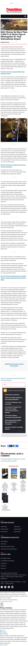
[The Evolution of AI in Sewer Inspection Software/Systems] (5, 498)
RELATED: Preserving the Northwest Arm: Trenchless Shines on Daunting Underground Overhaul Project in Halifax (13, 278)
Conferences (4, 563)
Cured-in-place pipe (11, 378)
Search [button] (17, 3)
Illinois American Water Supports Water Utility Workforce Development (13, 422)
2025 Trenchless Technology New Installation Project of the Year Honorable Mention (23, 486)
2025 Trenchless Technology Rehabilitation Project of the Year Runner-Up (5, 487)
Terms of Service (9, 583)
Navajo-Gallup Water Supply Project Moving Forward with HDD (14, 487)
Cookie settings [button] (4, 601)
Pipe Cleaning (4, 531)
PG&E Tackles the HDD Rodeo (12, 395)
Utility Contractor (10, 577)
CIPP (5, 378)
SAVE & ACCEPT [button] (4, 645)
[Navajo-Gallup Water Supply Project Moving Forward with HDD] (14, 473)
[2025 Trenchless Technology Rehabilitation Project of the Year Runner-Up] (5, 473)
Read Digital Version (6, 558)
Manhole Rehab (4, 529)
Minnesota (8, 380)
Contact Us (3, 568)
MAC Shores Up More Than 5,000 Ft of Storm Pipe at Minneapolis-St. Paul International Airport (14, 35)
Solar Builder (14, 575)
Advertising (3, 566)
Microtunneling (17, 529)
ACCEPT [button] (10, 601)
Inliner (17, 378)
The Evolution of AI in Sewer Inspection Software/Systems (5, 507)
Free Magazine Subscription (7, 561)
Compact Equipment (6, 575)
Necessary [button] (2, 630)
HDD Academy (4, 541)
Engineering (17, 526)
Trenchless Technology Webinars (9, 549)
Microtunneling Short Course (7, 546)
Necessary (4, 632)
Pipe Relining (17, 531)
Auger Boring (4, 526)
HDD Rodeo (3, 544)
